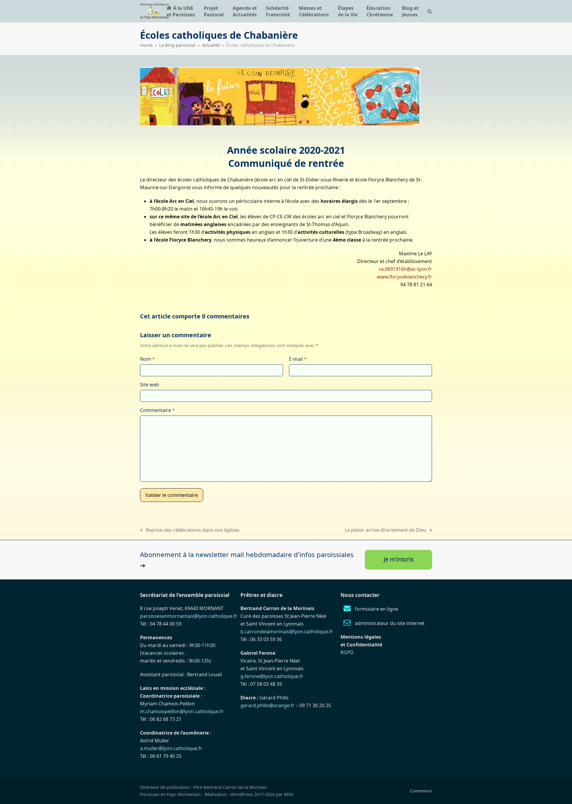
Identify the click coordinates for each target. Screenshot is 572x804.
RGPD (347, 652)
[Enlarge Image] (280, 96)
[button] (429, 11)
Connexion (421, 791)
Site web (149, 384)
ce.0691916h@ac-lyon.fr (405, 269)
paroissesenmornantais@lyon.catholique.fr (188, 616)
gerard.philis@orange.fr (267, 705)
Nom (147, 359)
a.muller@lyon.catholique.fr (171, 748)
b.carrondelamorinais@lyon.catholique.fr (286, 631)
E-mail (298, 359)
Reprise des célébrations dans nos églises (190, 530)
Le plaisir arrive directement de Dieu (385, 530)
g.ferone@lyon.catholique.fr (272, 676)
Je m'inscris (399, 559)
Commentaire (157, 410)
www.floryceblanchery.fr (404, 276)
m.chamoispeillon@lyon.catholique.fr (182, 711)
